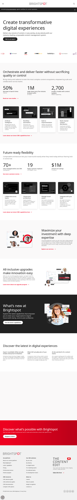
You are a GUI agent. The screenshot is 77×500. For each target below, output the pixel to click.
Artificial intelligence (8, 121)
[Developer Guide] (38, 405)
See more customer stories (11, 174)
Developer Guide (34, 411)
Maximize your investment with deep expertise (56, 234)
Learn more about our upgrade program (15, 284)
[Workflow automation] (29, 112)
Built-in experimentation (47, 121)
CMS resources (57, 411)
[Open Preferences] (3, 497)
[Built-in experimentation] (48, 112)
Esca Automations (11, 9)
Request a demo (10, 436)
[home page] (38, 4)
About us (28, 477)
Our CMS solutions (31, 458)
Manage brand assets (46, 197)
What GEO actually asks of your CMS (37, 353)
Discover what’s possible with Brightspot (30, 429)
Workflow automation (26, 121)
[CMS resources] (62, 405)
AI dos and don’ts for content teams (61, 353)
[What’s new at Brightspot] (58, 314)
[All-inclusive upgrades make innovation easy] (58, 276)
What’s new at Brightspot (14, 307)
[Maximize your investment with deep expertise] (19, 239)
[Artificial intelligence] (11, 112)
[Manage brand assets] (48, 188)
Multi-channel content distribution (64, 122)
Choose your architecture (27, 197)
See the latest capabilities (13, 322)
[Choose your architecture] (29, 188)
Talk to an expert (10, 39)
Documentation (10, 411)
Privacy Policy (23, 491)
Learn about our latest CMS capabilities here (16, 135)
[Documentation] (14, 405)
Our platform (6, 458)
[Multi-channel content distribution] (66, 112)
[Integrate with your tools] (66, 188)
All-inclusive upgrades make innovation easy (18, 271)
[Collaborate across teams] (11, 188)
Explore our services (48, 249)
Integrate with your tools (66, 197)
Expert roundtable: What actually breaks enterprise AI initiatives (13, 353)
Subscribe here (57, 473)
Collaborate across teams (10, 197)
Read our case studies (9, 98)
